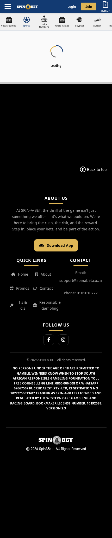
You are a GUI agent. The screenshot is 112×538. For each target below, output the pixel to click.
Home (23, 274)
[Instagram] (63, 339)
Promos (22, 288)
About (46, 274)
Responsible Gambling (50, 305)
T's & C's (22, 305)
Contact (46, 288)
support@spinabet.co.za (80, 280)
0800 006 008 (65, 383)
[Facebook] (48, 339)
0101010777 (87, 292)
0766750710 (23, 388)
